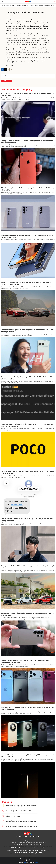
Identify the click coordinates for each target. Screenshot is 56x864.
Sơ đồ (25, 858)
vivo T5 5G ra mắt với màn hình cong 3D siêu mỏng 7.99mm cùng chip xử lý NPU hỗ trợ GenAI (27, 756)
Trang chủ (20, 858)
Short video (47, 5)
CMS (26, 862)
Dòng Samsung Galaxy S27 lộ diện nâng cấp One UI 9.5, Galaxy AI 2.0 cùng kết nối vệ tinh (27, 189)
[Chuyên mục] (2, 2)
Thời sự (3, 5)
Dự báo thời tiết (39, 5)
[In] (11, 69)
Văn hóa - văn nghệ (16, 5)
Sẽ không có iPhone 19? (13, 816)
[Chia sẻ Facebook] (2, 69)
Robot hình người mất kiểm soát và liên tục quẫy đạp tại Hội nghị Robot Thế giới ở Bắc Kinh (27, 94)
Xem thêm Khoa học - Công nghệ (16, 89)
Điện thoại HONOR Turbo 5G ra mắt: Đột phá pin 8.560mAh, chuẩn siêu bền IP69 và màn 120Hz (27, 709)
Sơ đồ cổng (35, 858)
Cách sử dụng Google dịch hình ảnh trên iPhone (21, 805)
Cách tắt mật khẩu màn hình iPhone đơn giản (20, 811)
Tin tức (52, 5)
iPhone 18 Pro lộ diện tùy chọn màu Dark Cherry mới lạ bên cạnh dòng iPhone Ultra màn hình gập (25, 661)
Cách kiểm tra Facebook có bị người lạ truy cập (21, 821)
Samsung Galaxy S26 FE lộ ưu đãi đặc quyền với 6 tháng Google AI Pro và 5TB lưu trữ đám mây (27, 236)
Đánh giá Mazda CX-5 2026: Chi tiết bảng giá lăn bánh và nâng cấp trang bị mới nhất (28, 567)
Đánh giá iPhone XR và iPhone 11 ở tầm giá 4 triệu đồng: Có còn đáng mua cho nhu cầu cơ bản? (27, 142)
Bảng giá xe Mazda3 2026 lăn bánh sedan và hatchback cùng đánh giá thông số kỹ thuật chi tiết (26, 283)
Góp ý (29, 858)
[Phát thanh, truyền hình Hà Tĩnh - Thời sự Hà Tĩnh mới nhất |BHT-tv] (28, 1)
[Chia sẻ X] (5, 69)
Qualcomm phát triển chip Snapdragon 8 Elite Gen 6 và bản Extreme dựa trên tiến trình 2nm (26, 378)
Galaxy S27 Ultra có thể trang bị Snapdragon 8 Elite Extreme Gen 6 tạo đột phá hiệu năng (27, 614)
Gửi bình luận (7, 80)
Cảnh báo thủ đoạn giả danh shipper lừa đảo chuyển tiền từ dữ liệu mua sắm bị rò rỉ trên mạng (28, 472)
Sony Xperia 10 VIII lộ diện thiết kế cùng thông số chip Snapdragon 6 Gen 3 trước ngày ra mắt (27, 331)
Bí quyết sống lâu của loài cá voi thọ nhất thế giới (21, 826)
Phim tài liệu (25, 5)
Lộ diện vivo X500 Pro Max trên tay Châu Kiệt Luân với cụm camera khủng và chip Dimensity (27, 520)
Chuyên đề (8, 5)
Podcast (31, 5)
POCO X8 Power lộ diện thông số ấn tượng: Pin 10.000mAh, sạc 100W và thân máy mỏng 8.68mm (27, 425)
